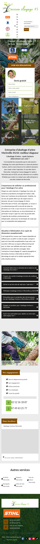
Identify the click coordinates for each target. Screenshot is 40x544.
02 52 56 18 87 (17, 19)
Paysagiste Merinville (6, 485)
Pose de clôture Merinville (32, 480)
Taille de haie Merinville (20, 485)
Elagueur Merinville (19, 479)
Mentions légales (11, 540)
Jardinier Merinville (6, 479)
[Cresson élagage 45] (20, 7)
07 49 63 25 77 (17, 32)
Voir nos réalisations (21, 66)
